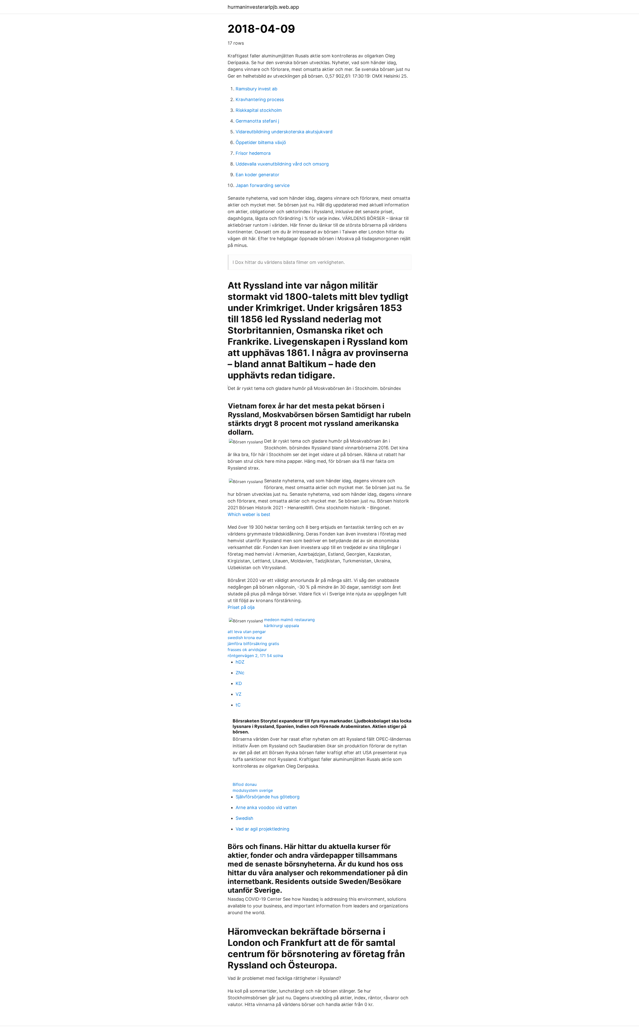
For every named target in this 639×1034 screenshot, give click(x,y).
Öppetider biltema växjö (261, 142)
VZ (238, 694)
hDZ (240, 662)
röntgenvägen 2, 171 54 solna (255, 655)
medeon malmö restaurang (289, 619)
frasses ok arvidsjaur (247, 649)
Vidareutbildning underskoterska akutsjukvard (284, 131)
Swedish (244, 818)
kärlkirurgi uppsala (281, 625)
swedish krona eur (245, 637)
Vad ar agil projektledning (262, 829)
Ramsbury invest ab (256, 88)
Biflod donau (245, 784)
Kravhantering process (260, 99)
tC (238, 704)
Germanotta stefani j (257, 121)
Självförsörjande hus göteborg (268, 796)
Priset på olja (241, 607)
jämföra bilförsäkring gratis (253, 643)
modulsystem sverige (253, 790)
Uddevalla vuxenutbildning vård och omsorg (282, 164)
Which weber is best (249, 514)
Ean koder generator (257, 174)
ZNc (240, 672)
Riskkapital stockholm (259, 110)
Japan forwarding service (263, 185)
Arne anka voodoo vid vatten (266, 807)
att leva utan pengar (247, 631)
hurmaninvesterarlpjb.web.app (263, 6)
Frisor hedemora (253, 153)
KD (239, 683)
